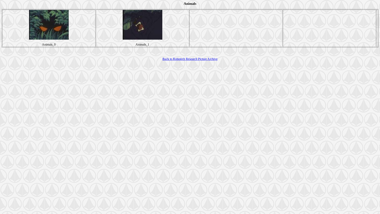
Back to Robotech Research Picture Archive (190, 59)
